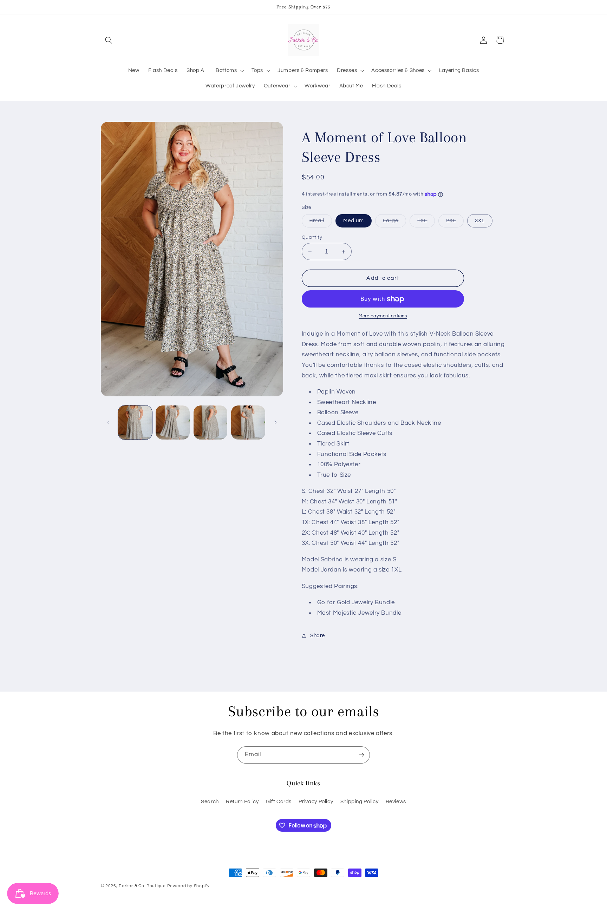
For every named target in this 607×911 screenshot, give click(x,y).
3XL (480, 220)
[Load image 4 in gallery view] (248, 422)
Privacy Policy (316, 801)
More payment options (383, 316)
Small (320, 222)
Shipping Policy (359, 801)
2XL (455, 222)
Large (394, 222)
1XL (426, 222)
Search (210, 801)
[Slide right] (275, 422)
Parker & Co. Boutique (142, 886)
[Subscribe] (361, 755)
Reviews (396, 801)
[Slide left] (108, 422)
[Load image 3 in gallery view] (211, 422)
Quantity (312, 237)
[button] (109, 40)
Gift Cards (279, 801)
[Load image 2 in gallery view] (173, 422)
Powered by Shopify (188, 886)
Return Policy (242, 801)
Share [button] (317, 635)
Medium (353, 220)
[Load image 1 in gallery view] (135, 422)
